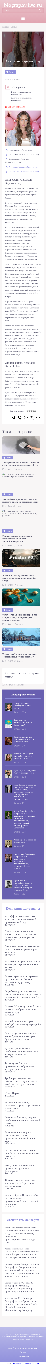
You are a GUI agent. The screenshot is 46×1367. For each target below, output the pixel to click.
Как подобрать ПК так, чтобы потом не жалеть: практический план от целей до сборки (21, 1199)
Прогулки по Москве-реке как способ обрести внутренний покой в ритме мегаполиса (22, 1254)
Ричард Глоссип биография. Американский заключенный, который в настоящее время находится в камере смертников (22, 1270)
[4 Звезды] (33, 411)
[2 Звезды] (29, 411)
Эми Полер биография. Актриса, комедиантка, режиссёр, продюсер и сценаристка (19, 1287)
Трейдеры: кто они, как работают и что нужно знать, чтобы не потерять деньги (21, 1081)
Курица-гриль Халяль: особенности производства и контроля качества (21, 1051)
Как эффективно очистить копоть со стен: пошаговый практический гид (20, 919)
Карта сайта (24, 1356)
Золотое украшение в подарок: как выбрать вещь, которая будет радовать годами (22, 1036)
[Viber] (19, 417)
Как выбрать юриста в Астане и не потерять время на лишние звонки (22, 964)
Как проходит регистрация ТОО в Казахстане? (23, 722)
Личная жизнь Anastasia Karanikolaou (24, 171)
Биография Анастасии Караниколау (23, 167)
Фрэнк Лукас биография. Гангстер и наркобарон (25, 771)
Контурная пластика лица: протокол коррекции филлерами (20, 1168)
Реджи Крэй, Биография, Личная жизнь (25, 841)
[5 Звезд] (35, 411)
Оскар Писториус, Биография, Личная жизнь (22, 705)
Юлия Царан (12, 1093)
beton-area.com (20, 1363)
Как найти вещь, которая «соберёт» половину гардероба (23, 1023)
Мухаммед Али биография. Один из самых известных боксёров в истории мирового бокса (23, 885)
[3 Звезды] (31, 411)
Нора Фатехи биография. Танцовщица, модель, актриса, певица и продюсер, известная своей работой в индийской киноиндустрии (25, 792)
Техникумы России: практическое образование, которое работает (20, 1066)
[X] (32, 417)
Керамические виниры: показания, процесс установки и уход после (22, 1105)
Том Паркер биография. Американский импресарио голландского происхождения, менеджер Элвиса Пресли (25, 861)
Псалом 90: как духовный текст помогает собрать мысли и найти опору (23, 1009)
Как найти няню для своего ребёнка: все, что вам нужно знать (25, 739)
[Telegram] (13, 417)
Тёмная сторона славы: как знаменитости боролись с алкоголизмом (20, 1183)
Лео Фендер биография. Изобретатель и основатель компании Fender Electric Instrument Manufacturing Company (21, 1304)
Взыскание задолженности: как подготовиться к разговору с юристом (23, 949)
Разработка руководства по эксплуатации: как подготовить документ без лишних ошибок (23, 994)
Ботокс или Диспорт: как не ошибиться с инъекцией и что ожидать (22, 1153)
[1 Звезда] (27, 411)
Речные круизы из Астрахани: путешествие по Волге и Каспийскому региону (22, 979)
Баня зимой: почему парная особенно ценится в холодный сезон (22, 1120)
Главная (23, 1352)
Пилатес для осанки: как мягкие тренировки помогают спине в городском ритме (22, 934)
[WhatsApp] (26, 417)
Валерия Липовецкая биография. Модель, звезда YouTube (23, 756)
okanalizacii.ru (33, 1363)
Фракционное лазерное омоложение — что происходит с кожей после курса (20, 1137)
